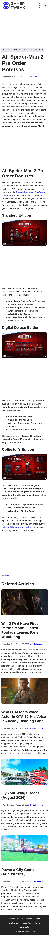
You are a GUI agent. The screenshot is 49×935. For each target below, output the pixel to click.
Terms (37, 923)
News (10, 50)
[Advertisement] (24, 28)
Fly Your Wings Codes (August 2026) (20, 795)
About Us (30, 919)
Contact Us (13, 923)
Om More (33, 77)
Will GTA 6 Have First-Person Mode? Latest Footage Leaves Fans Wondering (20, 630)
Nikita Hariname (36, 728)
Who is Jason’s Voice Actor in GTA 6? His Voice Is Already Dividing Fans (23, 716)
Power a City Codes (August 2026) (18, 872)
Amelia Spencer (36, 644)
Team (38, 919)
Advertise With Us (16, 919)
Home (5, 50)
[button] (40, 5)
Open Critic (24, 927)
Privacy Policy (27, 923)
